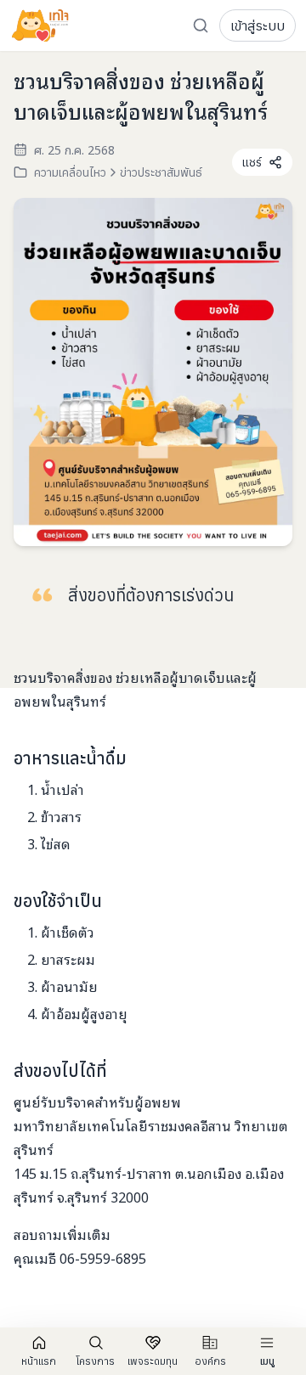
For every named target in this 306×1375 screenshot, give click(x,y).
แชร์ (252, 162)
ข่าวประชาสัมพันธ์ (161, 172)
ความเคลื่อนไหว (70, 172)
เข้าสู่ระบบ (257, 25)
